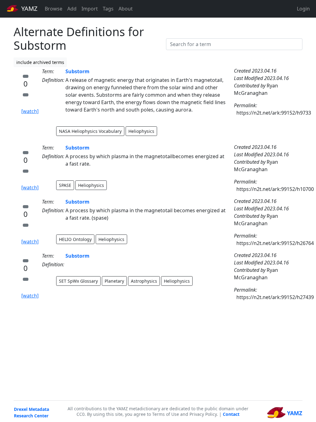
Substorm (77, 71)
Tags (108, 8)
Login (303, 8)
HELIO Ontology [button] (75, 239)
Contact (231, 414)
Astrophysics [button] (144, 281)
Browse (53, 8)
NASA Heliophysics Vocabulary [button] (90, 131)
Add (72, 8)
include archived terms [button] (40, 62)
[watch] (30, 111)
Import (89, 8)
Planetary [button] (114, 281)
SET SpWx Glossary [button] (78, 281)
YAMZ (28, 8)
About (125, 8)
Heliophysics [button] (141, 131)
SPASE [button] (65, 185)
